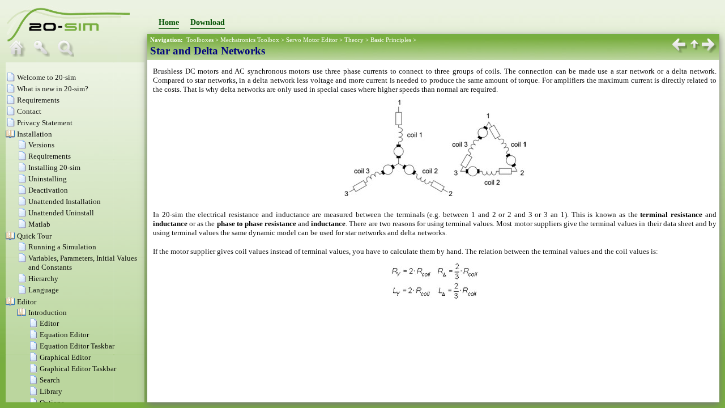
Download (207, 22)
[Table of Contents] (19, 54)
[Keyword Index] (44, 54)
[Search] (68, 54)
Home (169, 22)
